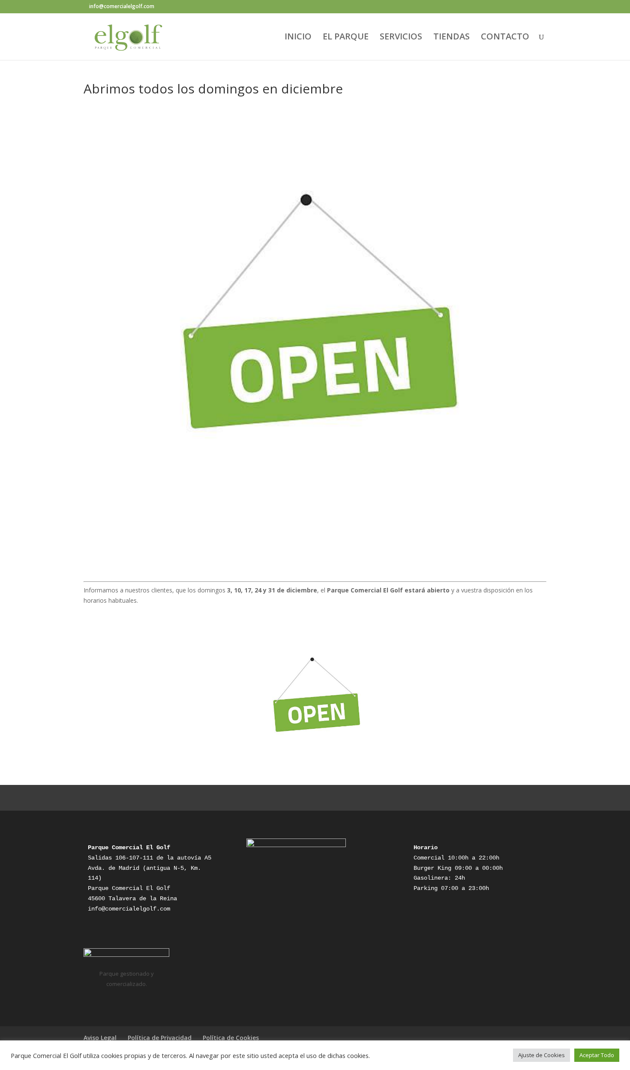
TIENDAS (451, 37)
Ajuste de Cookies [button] (541, 1055)
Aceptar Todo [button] (596, 1055)
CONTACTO (505, 37)
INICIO (298, 37)
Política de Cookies (231, 1038)
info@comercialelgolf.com (129, 908)
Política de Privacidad (160, 1038)
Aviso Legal (100, 1038)
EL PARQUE (346, 37)
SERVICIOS (401, 37)
